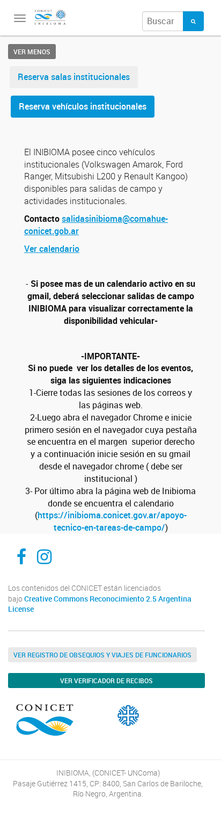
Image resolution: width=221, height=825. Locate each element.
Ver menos (31, 51)
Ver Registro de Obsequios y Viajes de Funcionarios (102, 654)
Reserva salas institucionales (74, 77)
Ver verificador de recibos (106, 680)
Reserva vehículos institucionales (82, 106)
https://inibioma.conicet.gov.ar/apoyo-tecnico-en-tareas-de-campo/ (112, 521)
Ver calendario (51, 249)
